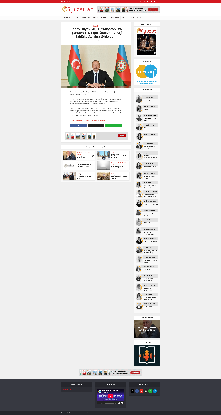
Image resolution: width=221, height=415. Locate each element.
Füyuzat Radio (80, 2)
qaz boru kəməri (100, 120)
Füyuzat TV (72, 2)
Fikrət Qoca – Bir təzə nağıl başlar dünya (85, 156)
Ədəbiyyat (79, 152)
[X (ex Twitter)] (146, 391)
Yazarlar (95, 17)
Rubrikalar (104, 17)
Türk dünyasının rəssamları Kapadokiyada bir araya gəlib (85, 176)
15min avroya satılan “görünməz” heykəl (117, 167)
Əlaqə (139, 17)
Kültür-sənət (114, 163)
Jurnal (76, 17)
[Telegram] (155, 391)
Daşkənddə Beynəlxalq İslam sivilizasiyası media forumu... (119, 176)
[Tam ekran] (122, 403)
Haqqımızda (66, 17)
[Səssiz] (119, 403)
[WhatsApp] (150, 391)
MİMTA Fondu (64, 2)
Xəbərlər (124, 17)
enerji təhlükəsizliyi (77, 120)
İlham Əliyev (89, 120)
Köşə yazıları (115, 17)
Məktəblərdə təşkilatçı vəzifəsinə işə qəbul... (84, 165)
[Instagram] (132, 391)
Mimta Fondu (67, 389)
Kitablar (132, 17)
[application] (110, 396)
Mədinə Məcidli (122, 163)
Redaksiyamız (86, 17)
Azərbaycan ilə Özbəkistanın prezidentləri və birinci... (119, 155)
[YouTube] (141, 391)
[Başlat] (99, 403)
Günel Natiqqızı (87, 152)
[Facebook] (137, 391)
